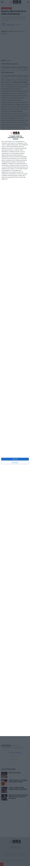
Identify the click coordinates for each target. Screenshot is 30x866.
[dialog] (15, 433)
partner (13, 141)
